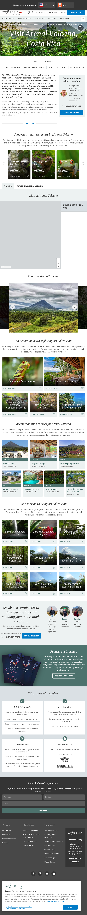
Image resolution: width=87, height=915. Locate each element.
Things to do (53, 67)
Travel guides (16, 67)
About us (52, 19)
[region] (30, 235)
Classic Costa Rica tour (65, 163)
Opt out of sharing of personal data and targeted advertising (19, 908)
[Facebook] (33, 873)
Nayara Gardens (31, 489)
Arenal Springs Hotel (69, 463)
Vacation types (23, 19)
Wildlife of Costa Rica (40, 163)
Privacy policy (49, 845)
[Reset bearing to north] (58, 266)
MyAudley (6, 834)
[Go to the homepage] (11, 12)
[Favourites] (28, 12)
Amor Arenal (51, 489)
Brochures (64, 19)
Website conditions (51, 830)
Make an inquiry (72, 112)
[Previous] (4, 164)
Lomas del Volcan (11, 489)
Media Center (49, 862)
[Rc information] (84, 474)
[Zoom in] (58, 260)
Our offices (6, 830)
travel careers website (75, 860)
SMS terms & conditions (53, 841)
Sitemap (5, 843)
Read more (29, 123)
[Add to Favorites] (81, 28)
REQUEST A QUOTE (76, 12)
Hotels (42, 67)
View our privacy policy (55, 901)
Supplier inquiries (29, 841)
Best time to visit (77, 67)
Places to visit (30, 67)
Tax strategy (49, 858)
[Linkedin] (53, 873)
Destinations (7, 19)
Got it (70, 907)
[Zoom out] (58, 263)
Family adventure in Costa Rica (18, 163)
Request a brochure (64, 676)
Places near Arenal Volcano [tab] (30, 186)
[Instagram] (40, 873)
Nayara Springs (38, 463)
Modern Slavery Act (52, 853)
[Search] (83, 19)
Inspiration (39, 19)
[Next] (83, 164)
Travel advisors (29, 845)
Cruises (64, 67)
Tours (5, 67)
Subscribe (43, 810)
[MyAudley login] (32, 12)
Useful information (30, 830)
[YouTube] (47, 873)
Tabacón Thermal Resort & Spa (75, 490)
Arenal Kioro (8, 463)
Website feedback (9, 838)
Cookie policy (49, 849)
